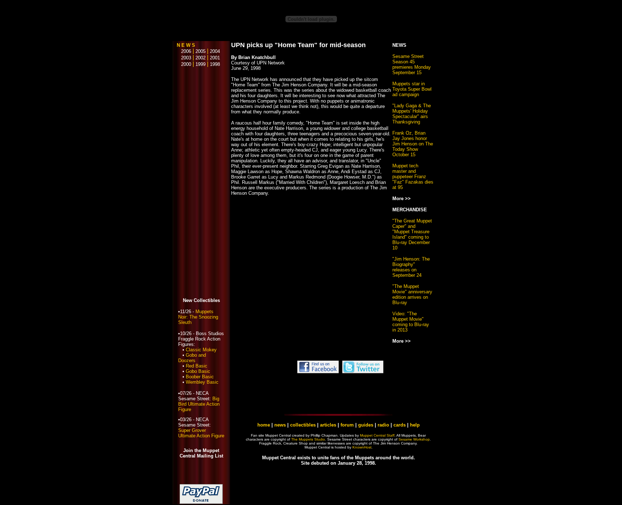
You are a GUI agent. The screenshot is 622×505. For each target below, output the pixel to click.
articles (329, 425)
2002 (200, 57)
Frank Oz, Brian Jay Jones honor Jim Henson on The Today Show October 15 (412, 143)
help (415, 425)
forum (347, 425)
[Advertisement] (201, 183)
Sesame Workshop (414, 439)
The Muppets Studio (308, 439)
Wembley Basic (202, 382)
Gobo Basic (198, 371)
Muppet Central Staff (377, 435)
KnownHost (361, 447)
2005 (200, 51)
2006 (184, 51)
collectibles (303, 425)
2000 (184, 64)
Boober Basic (200, 376)
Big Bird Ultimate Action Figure (199, 404)
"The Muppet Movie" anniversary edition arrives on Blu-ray (412, 294)
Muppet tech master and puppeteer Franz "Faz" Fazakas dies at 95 (412, 176)
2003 (184, 57)
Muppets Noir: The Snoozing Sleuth (198, 317)
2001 (215, 57)
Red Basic (196, 366)
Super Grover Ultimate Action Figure (201, 433)
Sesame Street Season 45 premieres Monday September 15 (411, 64)
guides (365, 425)
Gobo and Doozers (192, 357)
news (280, 425)
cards (399, 425)
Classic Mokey (201, 349)
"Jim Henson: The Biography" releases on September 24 (411, 267)
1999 (200, 64)
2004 (215, 51)
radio (383, 425)
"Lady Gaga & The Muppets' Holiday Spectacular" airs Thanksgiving (411, 114)
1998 (215, 64)
